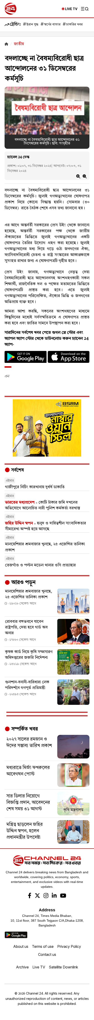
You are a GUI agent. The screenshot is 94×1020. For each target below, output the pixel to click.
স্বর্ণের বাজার (52, 24)
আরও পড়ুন (23, 582)
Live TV (38, 967)
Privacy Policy (69, 946)
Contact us (47, 954)
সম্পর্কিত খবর (24, 729)
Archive (22, 967)
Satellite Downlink (63, 967)
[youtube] (63, 896)
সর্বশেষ (17, 470)
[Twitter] (37, 896)
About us (20, 946)
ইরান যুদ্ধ (32, 24)
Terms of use (43, 946)
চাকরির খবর (74, 24)
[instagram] (46, 896)
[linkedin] (54, 896)
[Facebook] (29, 896)
